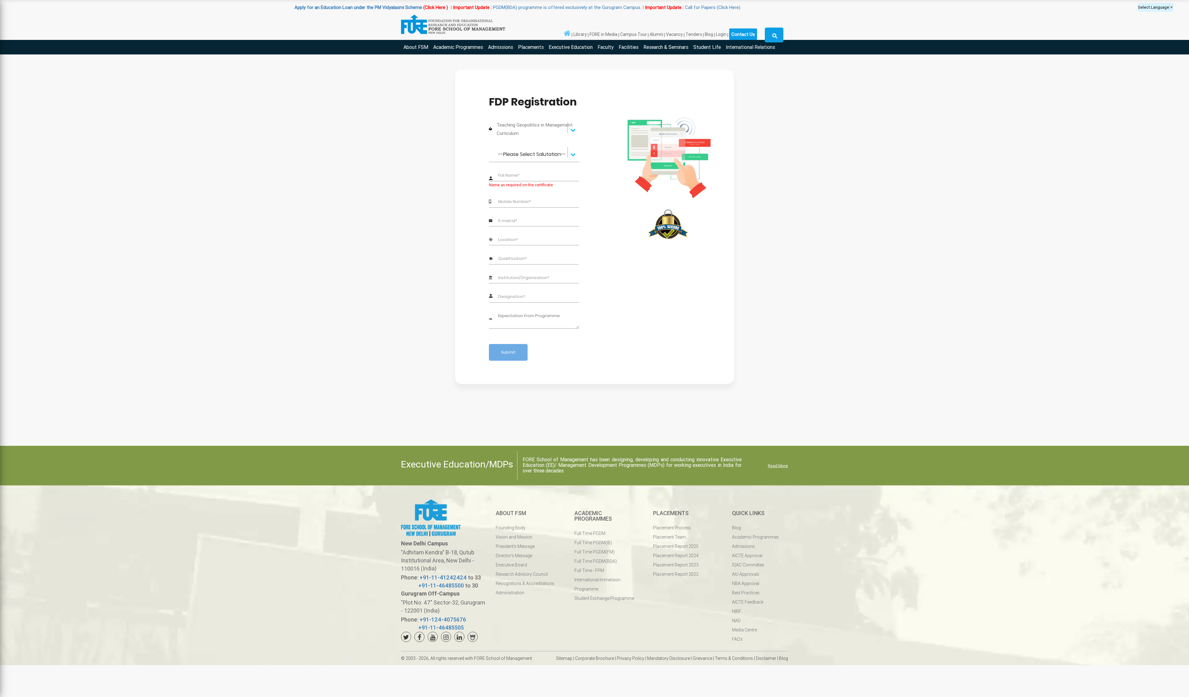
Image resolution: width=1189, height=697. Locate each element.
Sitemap (564, 658)
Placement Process (672, 528)
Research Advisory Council (522, 574)
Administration (510, 593)
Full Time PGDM (589, 533)
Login (721, 34)
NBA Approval (745, 583)
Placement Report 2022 (676, 574)
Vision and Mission (514, 537)
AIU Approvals (745, 574)
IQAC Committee (748, 565)
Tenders (694, 34)
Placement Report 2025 (676, 546)
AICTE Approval (747, 555)
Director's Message (514, 555)
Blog (709, 34)
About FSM (415, 47)
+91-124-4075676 (443, 619)
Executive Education (571, 47)
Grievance (702, 658)
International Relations (750, 47)
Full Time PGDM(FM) (594, 552)
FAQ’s (737, 639)
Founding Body (510, 528)
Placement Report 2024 (676, 555)
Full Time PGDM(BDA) (595, 561)
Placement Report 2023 (676, 565)
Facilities (628, 47)
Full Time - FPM (589, 570)
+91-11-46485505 (441, 627)
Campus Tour (633, 34)
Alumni (656, 34)
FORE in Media (603, 34)
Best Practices (746, 593)
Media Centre (744, 630)
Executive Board (511, 565)
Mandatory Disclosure (668, 658)
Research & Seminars (665, 47)
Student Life (707, 47)
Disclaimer (766, 658)
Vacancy (674, 34)
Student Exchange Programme (604, 598)
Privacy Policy (630, 658)
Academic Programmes (458, 47)
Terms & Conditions (734, 658)
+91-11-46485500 (441, 585)
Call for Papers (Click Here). (610, 7)
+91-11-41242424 (443, 577)
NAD (736, 620)
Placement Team (669, 537)
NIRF (736, 611)
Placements (531, 47)
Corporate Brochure (594, 658)
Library (580, 34)
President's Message (515, 546)
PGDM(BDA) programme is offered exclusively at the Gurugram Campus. (464, 7)
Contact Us (743, 34)
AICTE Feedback (748, 602)
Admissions (500, 47)
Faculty (606, 47)
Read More (778, 465)
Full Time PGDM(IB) (593, 542)
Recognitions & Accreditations (525, 583)
